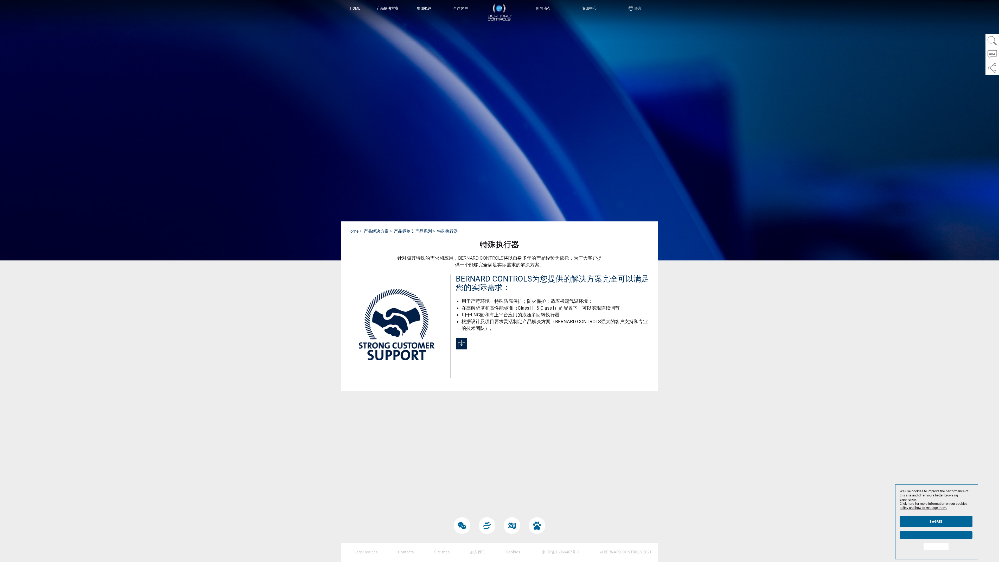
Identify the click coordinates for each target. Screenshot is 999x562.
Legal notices (366, 552)
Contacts (406, 552)
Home (355, 8)
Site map (442, 552)
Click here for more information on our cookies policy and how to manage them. (934, 506)
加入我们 (477, 552)
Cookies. (513, 552)
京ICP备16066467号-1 (560, 552)
